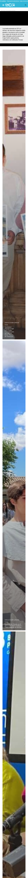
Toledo (6, 324)
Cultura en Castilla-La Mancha (12, 322)
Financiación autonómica (13, 1)
